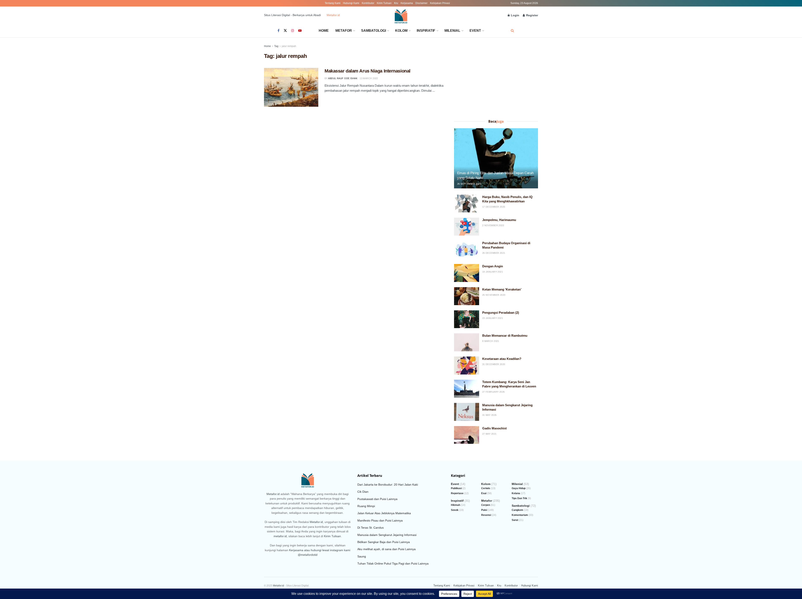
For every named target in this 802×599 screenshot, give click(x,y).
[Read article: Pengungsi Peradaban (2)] (466, 319)
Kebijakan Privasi (440, 3)
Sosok (454, 510)
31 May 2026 (489, 415)
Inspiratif (426, 30)
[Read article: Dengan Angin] (466, 273)
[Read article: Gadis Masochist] (466, 435)
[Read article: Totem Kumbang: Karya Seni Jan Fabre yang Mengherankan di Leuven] (466, 389)
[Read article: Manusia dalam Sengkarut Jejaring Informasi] (466, 412)
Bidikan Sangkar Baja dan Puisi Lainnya (383, 542)
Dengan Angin (492, 266)
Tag (276, 46)
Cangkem (517, 510)
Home (324, 30)
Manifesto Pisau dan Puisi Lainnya (380, 520)
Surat (515, 520)
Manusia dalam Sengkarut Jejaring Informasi (386, 535)
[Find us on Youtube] (300, 31)
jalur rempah (289, 46)
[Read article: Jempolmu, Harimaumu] (466, 227)
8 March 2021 (490, 341)
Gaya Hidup (518, 488)
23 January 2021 (492, 318)
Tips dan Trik (519, 498)
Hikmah (455, 505)
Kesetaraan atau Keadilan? (501, 358)
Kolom (401, 30)
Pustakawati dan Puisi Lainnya (377, 499)
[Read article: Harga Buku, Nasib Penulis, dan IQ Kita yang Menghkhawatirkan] (466, 204)
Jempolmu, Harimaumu (499, 220)
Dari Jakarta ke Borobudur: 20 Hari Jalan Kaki (387, 484)
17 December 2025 (493, 207)
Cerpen (485, 505)
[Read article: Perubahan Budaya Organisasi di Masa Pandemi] (466, 250)
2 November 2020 (493, 225)
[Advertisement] (496, 80)
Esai (483, 493)
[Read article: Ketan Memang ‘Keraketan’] (466, 296)
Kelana (516, 493)
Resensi (486, 515)
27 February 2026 (493, 392)
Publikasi (456, 488)
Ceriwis (485, 488)
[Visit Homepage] (401, 15)
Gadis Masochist (494, 428)
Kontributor (368, 3)
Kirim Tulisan (384, 3)
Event (475, 30)
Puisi (484, 510)
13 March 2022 (369, 78)
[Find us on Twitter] (285, 31)
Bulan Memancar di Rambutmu (504, 335)
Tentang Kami (332, 3)
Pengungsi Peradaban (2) (500, 312)
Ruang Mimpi (366, 506)
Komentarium (520, 515)
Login (514, 15)
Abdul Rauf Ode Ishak (342, 78)
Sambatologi (373, 30)
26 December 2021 (493, 253)
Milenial (452, 30)
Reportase (457, 493)
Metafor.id (333, 15)
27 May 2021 (489, 434)
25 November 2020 (493, 295)
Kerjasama (407, 3)
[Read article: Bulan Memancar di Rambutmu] (466, 342)
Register (531, 15)
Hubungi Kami (351, 3)
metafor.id (280, 536)
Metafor (343, 30)
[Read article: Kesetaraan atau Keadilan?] (466, 365)
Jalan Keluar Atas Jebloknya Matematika (384, 513)
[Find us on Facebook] (278, 31)
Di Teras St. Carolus (370, 527)
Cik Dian (362, 491)
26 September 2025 (469, 184)
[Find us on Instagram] (292, 31)
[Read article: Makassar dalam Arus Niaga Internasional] (291, 87)
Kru (396, 3)
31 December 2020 (493, 364)
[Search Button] (512, 30)
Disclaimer (421, 3)
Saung (361, 556)
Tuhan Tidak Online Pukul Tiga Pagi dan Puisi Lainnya (393, 563)
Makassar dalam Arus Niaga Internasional (367, 71)
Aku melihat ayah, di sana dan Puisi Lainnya (386, 549)
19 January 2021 (492, 271)
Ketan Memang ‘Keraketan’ (502, 289)
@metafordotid (307, 554)
